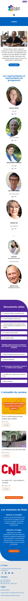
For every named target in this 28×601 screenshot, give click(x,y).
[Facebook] (9, 573)
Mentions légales (5, 590)
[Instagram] (2, 573)
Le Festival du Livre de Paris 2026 (13, 449)
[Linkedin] (5, 573)
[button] (14, 15)
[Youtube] (12, 573)
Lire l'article (6, 425)
